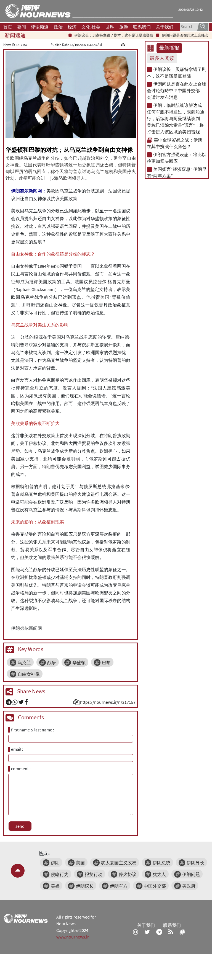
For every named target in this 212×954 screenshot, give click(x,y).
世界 (109, 27)
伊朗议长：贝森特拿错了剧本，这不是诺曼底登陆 (105, 35)
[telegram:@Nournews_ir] (159, 932)
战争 (51, 662)
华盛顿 (79, 662)
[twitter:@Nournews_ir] (147, 932)
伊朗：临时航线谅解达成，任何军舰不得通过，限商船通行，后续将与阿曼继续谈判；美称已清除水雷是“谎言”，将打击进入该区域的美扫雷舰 (176, 118)
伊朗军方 (119, 886)
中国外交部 (155, 886)
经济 (72, 27)
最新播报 (169, 48)
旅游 (123, 27)
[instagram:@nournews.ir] (135, 932)
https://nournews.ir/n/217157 (108, 702)
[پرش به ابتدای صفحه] (18, 871)
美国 (80, 862)
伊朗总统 (161, 862)
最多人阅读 (162, 58)
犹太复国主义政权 (118, 862)
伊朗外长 (195, 862)
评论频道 (40, 27)
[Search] (202, 26)
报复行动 (93, 874)
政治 (58, 27)
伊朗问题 (191, 874)
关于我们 (164, 27)
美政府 (188, 886)
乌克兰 (24, 662)
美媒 (55, 886)
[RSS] (170, 932)
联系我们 (142, 27)
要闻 (21, 27)
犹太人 (159, 874)
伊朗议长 (85, 886)
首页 (7, 27)
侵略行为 (59, 874)
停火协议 (127, 874)
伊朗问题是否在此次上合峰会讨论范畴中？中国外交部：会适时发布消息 (176, 90)
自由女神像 (29, 674)
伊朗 (55, 862)
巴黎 (106, 662)
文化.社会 (90, 27)
